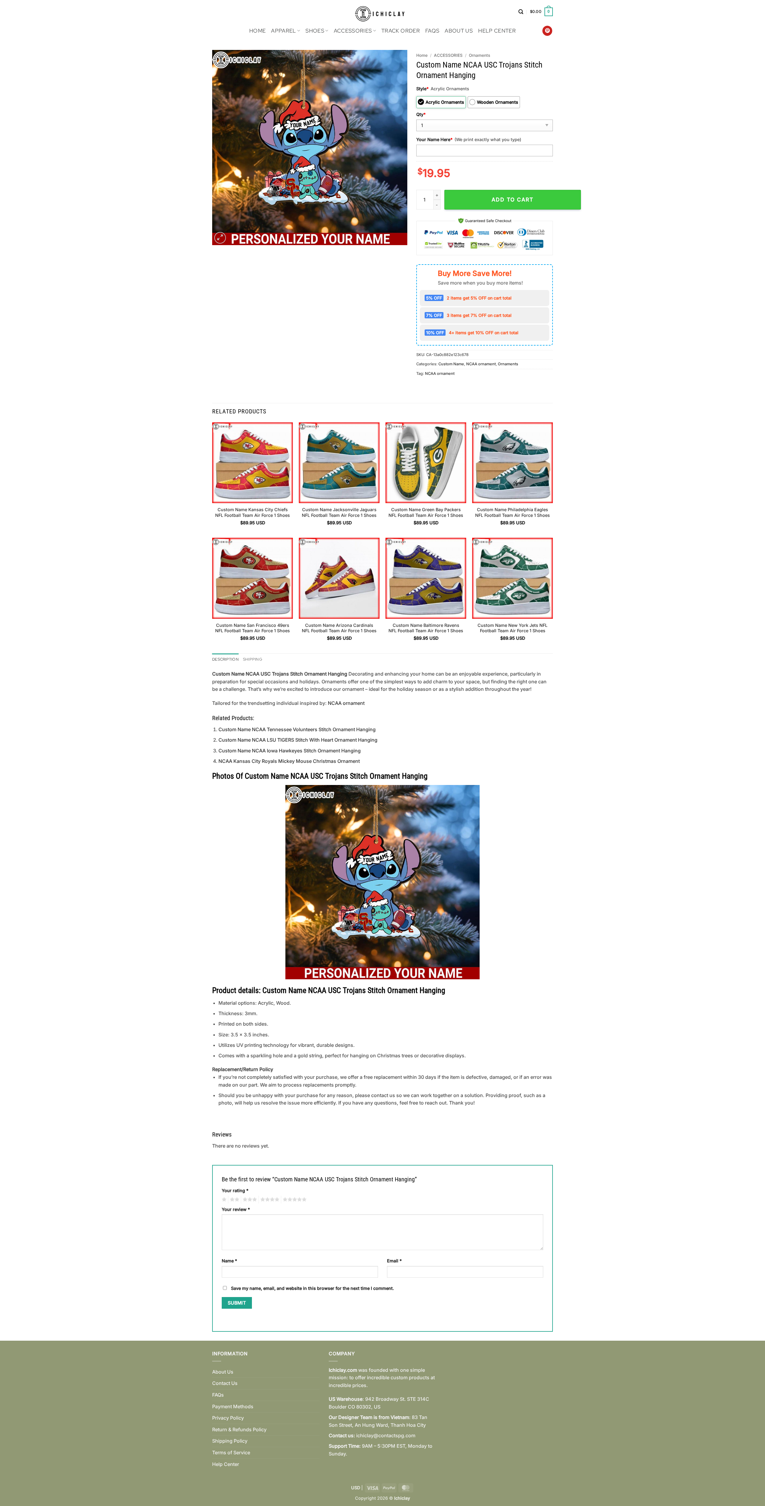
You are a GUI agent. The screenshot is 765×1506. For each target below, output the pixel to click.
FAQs (432, 30)
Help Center (497, 30)
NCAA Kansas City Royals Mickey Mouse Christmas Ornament (289, 761)
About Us (459, 30)
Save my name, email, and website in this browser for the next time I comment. (312, 1288)
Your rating (235, 1190)
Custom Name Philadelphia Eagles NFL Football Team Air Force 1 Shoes (512, 512)
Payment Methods (232, 1406)
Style (422, 88)
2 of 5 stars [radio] (233, 1199)
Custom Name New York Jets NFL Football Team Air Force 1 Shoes (512, 628)
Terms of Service (231, 1452)
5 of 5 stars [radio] (294, 1199)
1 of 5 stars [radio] (223, 1199)
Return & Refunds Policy (239, 1429)
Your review (236, 1209)
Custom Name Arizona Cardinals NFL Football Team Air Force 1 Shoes (339, 628)
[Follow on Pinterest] (547, 31)
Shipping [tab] (252, 659)
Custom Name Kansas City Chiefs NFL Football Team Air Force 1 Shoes (252, 512)
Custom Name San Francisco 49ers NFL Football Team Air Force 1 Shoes (252, 628)
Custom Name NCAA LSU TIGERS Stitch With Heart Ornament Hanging (297, 740)
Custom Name (451, 364)
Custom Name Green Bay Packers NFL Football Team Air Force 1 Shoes (425, 512)
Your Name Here (434, 139)
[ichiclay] (382, 12)
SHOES (314, 30)
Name (229, 1260)
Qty (421, 114)
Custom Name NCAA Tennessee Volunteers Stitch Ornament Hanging (297, 729)
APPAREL (283, 30)
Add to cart (512, 199)
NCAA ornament (481, 364)
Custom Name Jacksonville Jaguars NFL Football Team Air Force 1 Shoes (339, 512)
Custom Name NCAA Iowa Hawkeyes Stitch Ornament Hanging (289, 751)
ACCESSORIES (353, 30)
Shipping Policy (229, 1441)
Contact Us (225, 1383)
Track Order (400, 30)
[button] (520, 12)
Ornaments (479, 55)
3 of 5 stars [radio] (249, 1199)
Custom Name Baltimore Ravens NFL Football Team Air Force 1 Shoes (425, 628)
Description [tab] (225, 659)
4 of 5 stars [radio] (268, 1199)
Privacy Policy (228, 1418)
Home (257, 30)
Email (394, 1260)
